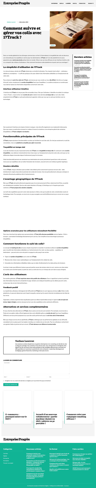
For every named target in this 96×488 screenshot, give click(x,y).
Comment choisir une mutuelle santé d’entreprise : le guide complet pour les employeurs (82, 62)
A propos (66, 486)
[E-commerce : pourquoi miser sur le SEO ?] (17, 401)
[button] (90, 3)
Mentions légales (44, 486)
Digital (53, 45)
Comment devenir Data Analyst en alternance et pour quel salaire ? (59, 465)
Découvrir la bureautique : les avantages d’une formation (59, 460)
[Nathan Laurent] (5, 22)
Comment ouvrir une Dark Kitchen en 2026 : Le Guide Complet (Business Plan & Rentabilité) (81, 84)
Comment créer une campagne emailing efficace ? (76, 416)
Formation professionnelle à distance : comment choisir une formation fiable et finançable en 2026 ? (83, 69)
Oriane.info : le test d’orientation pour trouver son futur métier (81, 464)
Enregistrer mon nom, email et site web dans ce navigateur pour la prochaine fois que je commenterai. (28, 380)
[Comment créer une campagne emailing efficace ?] (78, 401)
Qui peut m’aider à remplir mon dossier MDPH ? (81, 458)
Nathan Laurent (11, 22)
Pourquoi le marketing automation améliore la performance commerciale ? (82, 76)
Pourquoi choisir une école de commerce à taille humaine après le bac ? (59, 455)
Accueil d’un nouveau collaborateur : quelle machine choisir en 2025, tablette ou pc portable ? (46, 418)
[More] (52, 330)
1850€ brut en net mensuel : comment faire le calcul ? (82, 468)
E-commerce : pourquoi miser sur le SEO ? (16, 416)
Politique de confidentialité (56, 486)
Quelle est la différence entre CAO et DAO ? (59, 469)
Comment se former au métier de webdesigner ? (82, 454)
